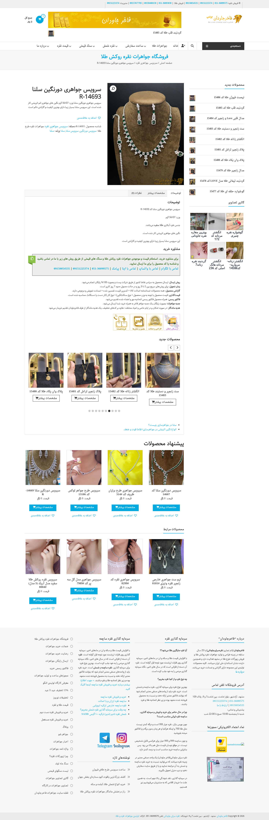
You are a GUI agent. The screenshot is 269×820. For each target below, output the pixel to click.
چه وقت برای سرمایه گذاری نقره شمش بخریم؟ (103, 710)
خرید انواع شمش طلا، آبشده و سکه (108, 784)
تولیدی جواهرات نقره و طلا (127, 816)
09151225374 (206, 3)
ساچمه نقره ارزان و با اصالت (112, 701)
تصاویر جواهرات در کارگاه (55, 785)
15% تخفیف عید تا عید (56, 690)
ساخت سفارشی (134, 46)
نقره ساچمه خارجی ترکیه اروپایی (109, 705)
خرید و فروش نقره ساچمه (113, 697)
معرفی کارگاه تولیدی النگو (55, 683)
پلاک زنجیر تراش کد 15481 (124, 391)
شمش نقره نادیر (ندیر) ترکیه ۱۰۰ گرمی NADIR (103, 714)
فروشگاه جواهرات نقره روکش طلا (51, 639)
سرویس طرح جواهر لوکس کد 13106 (84, 492)
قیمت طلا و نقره (60, 705)
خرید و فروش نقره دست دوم (54, 712)
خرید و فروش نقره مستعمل (54, 719)
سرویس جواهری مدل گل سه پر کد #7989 (84, 581)
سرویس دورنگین (88, 131)
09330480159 (150, 3)
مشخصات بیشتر (164, 398)
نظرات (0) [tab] (137, 193)
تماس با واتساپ (148, 268)
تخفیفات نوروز (60, 697)
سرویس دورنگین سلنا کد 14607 (166, 492)
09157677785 (136, 3)
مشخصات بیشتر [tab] (156, 193)
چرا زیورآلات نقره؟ (58, 756)
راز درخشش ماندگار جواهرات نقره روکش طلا (102, 791)
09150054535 (192, 3)
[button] (113, 88)
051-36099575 (236, 701)
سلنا (63, 131)
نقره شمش (109, 46)
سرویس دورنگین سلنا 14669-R (43, 492)
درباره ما (41, 46)
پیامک (115, 268)
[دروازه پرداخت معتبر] (221, 745)
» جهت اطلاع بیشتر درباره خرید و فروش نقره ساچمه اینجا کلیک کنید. (105, 684)
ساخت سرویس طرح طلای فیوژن (108, 769)
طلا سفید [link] (158, 225)
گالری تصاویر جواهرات (57, 778)
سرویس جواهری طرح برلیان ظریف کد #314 (125, 492)
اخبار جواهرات (60, 741)
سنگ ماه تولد (61, 763)
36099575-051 (221, 3)
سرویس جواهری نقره (147, 63)
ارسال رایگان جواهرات (56, 661)
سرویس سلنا (72, 131)
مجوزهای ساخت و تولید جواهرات (51, 675)
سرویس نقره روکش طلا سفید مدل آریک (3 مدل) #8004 (43, 583)
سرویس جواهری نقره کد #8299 (125, 581)
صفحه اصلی (166, 63)
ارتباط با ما (222, 705)
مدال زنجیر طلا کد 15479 (46, 391)
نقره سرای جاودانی (172, 816)
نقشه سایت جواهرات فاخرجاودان (51, 793)
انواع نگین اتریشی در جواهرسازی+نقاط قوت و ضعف (150, 429)
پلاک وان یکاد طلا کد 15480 (85, 391)
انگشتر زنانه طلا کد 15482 (162, 391)
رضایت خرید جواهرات (56, 653)
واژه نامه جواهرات (59, 749)
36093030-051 (165, 3)
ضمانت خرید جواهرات (57, 646)
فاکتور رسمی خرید (59, 668)
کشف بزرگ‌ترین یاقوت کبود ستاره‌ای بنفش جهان (101, 777)
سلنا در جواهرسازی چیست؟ (162, 425)
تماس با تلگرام (169, 268)
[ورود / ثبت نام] (183, 46)
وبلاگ (65, 727)
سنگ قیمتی (85, 46)
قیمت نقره (62, 46)
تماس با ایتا (129, 268)
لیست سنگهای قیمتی (58, 771)
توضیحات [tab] (176, 193)
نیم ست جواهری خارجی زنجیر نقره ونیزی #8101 (166, 581)
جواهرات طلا (159, 46)
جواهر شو (63, 734)
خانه (175, 46)
